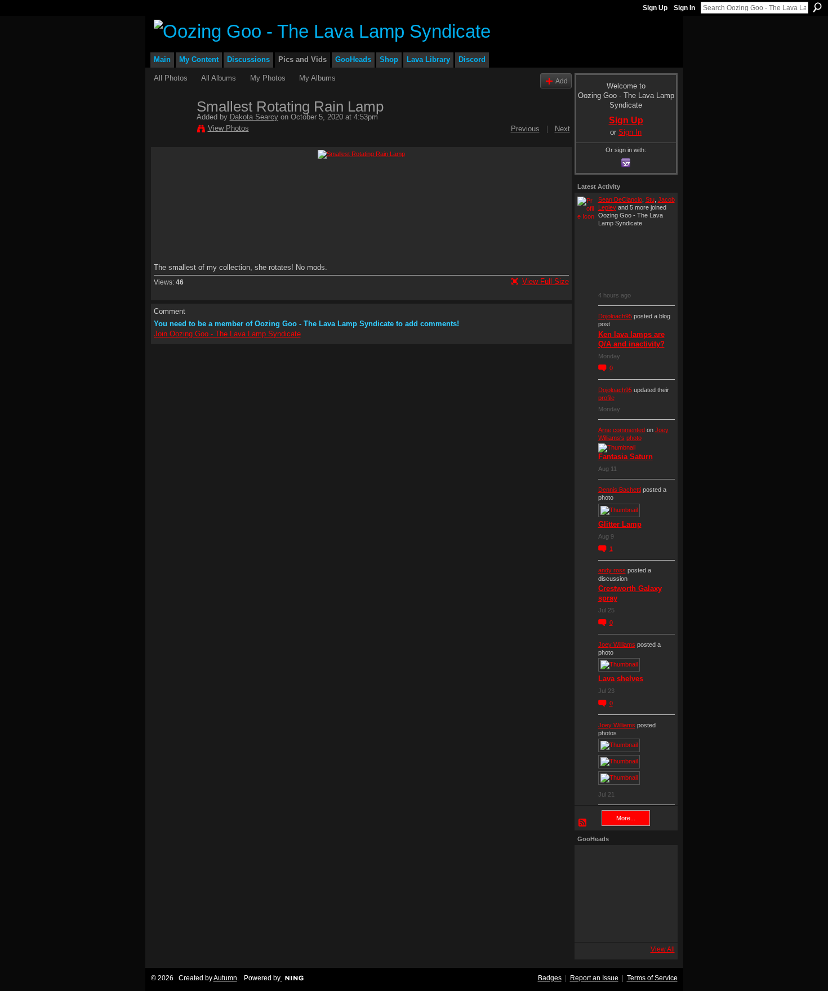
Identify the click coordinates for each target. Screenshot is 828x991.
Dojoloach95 (615, 316)
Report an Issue (594, 978)
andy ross (612, 570)
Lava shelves (620, 678)
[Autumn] (592, 923)
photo (634, 437)
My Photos (268, 78)
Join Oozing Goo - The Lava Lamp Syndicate (227, 334)
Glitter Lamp (620, 524)
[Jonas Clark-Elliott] (592, 893)
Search (817, 7)
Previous (525, 129)
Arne (604, 429)
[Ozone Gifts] (653, 863)
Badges (550, 978)
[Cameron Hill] (622, 863)
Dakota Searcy (254, 117)
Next (562, 129)
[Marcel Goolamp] (653, 923)
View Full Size (545, 281)
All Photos (171, 78)
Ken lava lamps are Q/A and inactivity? (631, 339)
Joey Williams (616, 644)
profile (606, 397)
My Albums (317, 78)
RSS (583, 823)
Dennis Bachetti (619, 489)
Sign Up (655, 8)
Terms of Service (652, 978)
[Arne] (622, 923)
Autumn (225, 978)
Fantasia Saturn (625, 456)
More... (625, 818)
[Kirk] (622, 893)
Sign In (684, 8)
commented (629, 429)
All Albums (218, 78)
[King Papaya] (592, 863)
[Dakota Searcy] (172, 130)
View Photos (228, 128)
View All (663, 949)
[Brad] (653, 893)
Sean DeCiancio (620, 199)
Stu (650, 199)
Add (561, 81)
